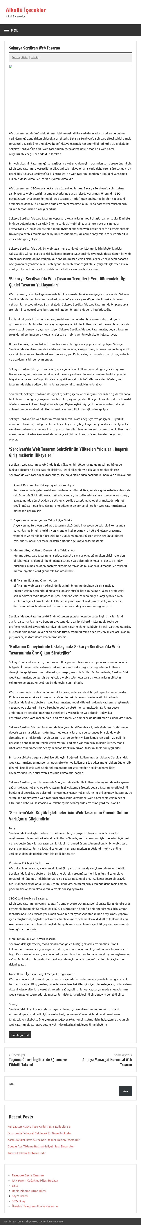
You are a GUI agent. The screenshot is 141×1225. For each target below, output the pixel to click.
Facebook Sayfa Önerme (28, 1175)
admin (34, 57)
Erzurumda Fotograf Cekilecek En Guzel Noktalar (39, 1133)
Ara (11, 1083)
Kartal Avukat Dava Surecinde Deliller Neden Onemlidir (43, 1139)
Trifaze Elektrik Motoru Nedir (27, 1153)
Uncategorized (20, 1034)
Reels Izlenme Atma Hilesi (29, 1190)
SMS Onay (18, 1201)
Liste (15, 1185)
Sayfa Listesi (20, 1195)
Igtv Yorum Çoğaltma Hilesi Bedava (35, 1180)
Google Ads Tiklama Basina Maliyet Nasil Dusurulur (41, 1146)
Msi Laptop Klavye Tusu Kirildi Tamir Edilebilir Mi (39, 1126)
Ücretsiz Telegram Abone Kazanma (35, 1206)
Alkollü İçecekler (26, 10)
